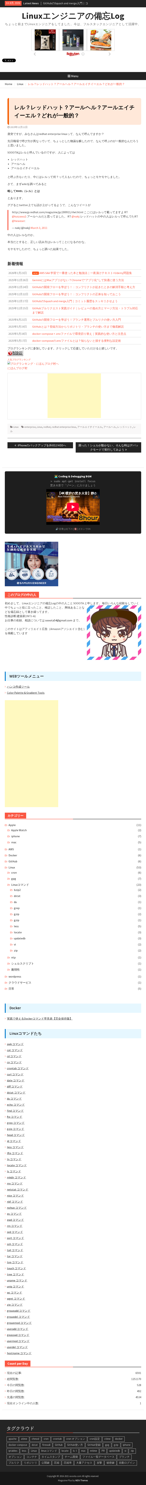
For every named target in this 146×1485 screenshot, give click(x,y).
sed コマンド (15, 1232)
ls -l (75, 1450)
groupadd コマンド (18, 1310)
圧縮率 (68, 1462)
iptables (13, 1450)
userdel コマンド (17, 1347)
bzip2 (17, 890)
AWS (11, 849)
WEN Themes (81, 1480)
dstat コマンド (16, 1092)
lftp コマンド (15, 1153)
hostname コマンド (19, 1353)
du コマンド (14, 1098)
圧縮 (56, 1462)
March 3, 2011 (39, 228)
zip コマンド (15, 1304)
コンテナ (31, 1456)
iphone (15, 836)
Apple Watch (19, 830)
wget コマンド (16, 1298)
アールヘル (109, 427)
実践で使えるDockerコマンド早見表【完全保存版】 (39, 1018)
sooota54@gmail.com (58, 620)
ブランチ (124, 1456)
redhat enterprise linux (64, 427)
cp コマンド (14, 1062)
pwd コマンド (15, 1220)
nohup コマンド (17, 1207)
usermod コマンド (18, 1341)
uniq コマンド (15, 1286)
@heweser (18, 221)
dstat (17, 896)
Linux (16, 427)
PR (103, 1450)
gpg (13, 878)
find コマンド (15, 1110)
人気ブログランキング (19, 359)
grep (17, 908)
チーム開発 (71, 1456)
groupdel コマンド (18, 1317)
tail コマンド (15, 1250)
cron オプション (75, 1438)
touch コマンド (16, 1268)
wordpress (15, 976)
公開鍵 (45, 1462)
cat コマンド (15, 1050)
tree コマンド (15, 1274)
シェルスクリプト (22, 963)
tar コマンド (15, 1256)
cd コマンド (14, 1056)
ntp (13, 957)
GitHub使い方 (75, 1444)
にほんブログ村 (17, 368)
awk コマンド (15, 1044)
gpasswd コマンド (18, 1335)
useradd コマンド (17, 1329)
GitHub (13, 861)
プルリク (14, 1462)
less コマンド (15, 1147)
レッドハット (124, 427)
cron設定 (95, 1438)
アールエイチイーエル (89, 427)
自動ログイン (127, 1462)
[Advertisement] (74, 395)
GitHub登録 (94, 1444)
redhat (47, 427)
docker (119, 1438)
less (16, 926)
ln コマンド (14, 1159)
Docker (13, 855)
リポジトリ (30, 1462)
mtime (93, 1450)
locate (18, 932)
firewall (46, 1444)
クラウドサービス (20, 982)
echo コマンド (16, 1104)
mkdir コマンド (16, 1177)
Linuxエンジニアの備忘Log (73, 16)
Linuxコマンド (20, 884)
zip (16, 950)
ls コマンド (14, 1171)
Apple (12, 825)
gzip (16, 914)
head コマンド (16, 1135)
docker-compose (18, 1444)
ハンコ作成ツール (18, 686)
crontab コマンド (18, 1068)
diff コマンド (15, 1086)
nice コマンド (15, 1195)
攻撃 (99, 1462)
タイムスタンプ (50, 1456)
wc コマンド (14, 1292)
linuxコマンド (49, 1450)
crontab (57, 1438)
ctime (107, 1438)
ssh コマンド (15, 1244)
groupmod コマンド (19, 1323)
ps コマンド (14, 1213)
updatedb (19, 938)
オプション (15, 1456)
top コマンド (15, 1262)
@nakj (75, 216)
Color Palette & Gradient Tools (26, 692)
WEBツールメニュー (26, 676)
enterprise (30, 427)
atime (24, 1438)
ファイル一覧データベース (98, 1456)
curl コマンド (15, 1074)
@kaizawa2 (19, 216)
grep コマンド (16, 1123)
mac (13, 842)
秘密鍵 (110, 1462)
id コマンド (14, 1141)
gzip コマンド (15, 1129)
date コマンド (15, 1080)
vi (15, 944)
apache (13, 1438)
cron (14, 872)
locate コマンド (17, 1165)
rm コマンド (14, 1226)
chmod (35, 1438)
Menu (74, 76)
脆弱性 (15, 969)
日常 (11, 988)
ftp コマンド (14, 1117)
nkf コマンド (15, 1201)
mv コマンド (15, 1183)
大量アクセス (84, 1462)
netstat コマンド (17, 1189)
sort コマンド (15, 1238)
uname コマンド (17, 1280)
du (15, 902)
